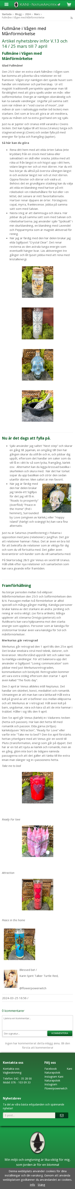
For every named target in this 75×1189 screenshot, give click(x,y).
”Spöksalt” (64, 221)
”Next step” (50, 446)
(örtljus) (51, 726)
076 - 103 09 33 (21, 1082)
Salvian (61, 217)
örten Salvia (54, 150)
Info (32, 1184)
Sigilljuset (22, 242)
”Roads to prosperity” (24, 500)
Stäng (41, 1184)
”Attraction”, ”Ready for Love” (39, 730)
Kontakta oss (11, 1068)
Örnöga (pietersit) (44, 617)
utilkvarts (10, 621)
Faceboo (49, 1068)
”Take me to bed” (28, 734)
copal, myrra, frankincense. (27, 204)
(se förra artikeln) (43, 613)
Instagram (50, 1076)
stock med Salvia (43, 154)
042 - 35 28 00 (23, 1078)
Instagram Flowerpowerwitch (55, 1086)
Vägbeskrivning (12, 1072)
